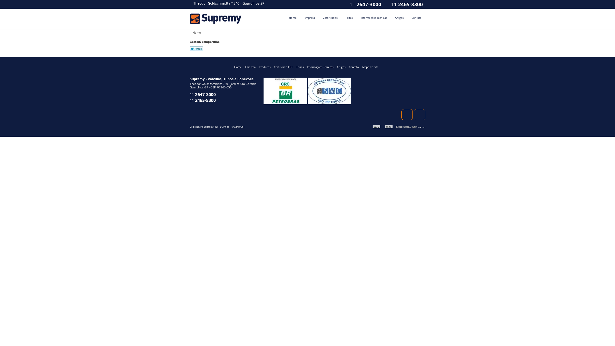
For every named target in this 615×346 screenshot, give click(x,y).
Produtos (265, 67)
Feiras (349, 17)
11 (406, 4)
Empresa (309, 17)
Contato (417, 17)
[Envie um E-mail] (328, 4)
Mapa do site (370, 67)
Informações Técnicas (374, 17)
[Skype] (338, 4)
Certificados (330, 17)
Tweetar (196, 48)
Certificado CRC (283, 67)
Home (292, 17)
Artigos (399, 17)
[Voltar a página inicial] (216, 18)
